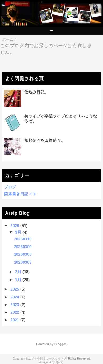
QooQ (60, 362)
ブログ (10, 187)
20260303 (23, 262)
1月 (18, 279)
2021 (14, 320)
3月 (18, 232)
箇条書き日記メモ (20, 193)
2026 (14, 225)
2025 (14, 289)
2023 (14, 304)
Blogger (60, 344)
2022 (14, 312)
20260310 (23, 239)
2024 (14, 297)
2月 (18, 271)
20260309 (23, 246)
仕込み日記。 (36, 92)
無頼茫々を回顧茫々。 (44, 140)
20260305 (23, 254)
